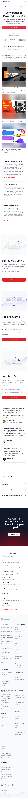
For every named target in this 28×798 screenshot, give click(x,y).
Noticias (16, 725)
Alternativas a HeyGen (6, 765)
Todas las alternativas (6, 778)
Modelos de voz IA (19, 672)
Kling (16, 643)
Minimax (16, 638)
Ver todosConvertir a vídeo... (10, 609)
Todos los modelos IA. (20, 679)
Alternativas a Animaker (6, 776)
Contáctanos (4, 751)
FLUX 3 (16, 627)
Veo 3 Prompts (4, 674)
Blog (16, 720)
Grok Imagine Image (19, 667)
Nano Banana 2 (18, 656)
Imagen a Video (5, 646)
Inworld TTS (17, 677)
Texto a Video (4, 643)
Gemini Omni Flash (19, 636)
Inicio (2, 741)
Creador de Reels (5, 702)
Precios (16, 718)
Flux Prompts (4, 683)
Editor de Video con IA (6, 641)
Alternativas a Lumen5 (6, 771)
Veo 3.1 (16, 640)
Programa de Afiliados (20, 732)
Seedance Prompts (5, 681)
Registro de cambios (19, 723)
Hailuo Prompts (4, 685)
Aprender (17, 730)
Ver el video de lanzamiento (14, 6)
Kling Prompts (4, 679)
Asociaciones (18, 734)
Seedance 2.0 (18, 634)
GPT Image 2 (18, 665)
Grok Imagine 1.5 (18, 631)
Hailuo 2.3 (17, 645)
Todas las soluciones (6, 665)
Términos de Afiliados (6, 757)
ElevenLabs (17, 675)
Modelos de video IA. (20, 624)
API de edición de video (20, 700)
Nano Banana (18, 661)
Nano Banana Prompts (6, 672)
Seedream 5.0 (18, 658)
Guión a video (4, 656)
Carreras (3, 746)
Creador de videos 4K (6, 708)
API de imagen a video (20, 697)
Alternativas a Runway (6, 774)
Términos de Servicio (6, 755)
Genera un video (14, 534)
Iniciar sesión (18, 714)
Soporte (3, 748)
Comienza (14, 27)
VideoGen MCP (18, 704)
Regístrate (17, 716)
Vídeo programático (19, 702)
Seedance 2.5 (18, 629)
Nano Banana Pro (19, 654)
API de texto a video (19, 695)
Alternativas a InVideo (6, 767)
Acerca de (3, 744)
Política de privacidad (6, 753)
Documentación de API (20, 706)
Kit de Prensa (18, 727)
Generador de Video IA (6, 635)
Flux (16, 663)
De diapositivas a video (6, 658)
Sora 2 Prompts (4, 676)
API (15, 693)
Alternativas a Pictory (6, 769)
